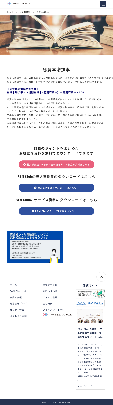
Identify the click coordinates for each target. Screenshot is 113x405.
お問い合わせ (50, 291)
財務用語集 (25, 12)
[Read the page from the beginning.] (101, 277)
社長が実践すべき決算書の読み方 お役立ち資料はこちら (58, 164)
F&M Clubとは (18, 291)
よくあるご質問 (18, 315)
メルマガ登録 (50, 297)
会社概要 (48, 303)
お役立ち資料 (50, 285)
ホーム (13, 285)
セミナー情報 (17, 309)
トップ (10, 12)
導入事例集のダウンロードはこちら (58, 187)
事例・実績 (16, 297)
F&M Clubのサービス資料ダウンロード (58, 211)
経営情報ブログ (18, 303)
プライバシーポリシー (55, 309)
